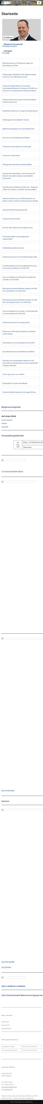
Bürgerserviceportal (13, 44)
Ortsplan (8, 51)
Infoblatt (4, 423)
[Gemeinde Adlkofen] (8, 2)
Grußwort (8, 37)
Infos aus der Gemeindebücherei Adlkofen (16, 138)
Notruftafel (5, 427)
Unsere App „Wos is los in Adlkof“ (13, 374)
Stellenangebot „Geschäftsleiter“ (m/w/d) (16, 120)
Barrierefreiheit (6, 1028)
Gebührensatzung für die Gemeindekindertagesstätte (20, 257)
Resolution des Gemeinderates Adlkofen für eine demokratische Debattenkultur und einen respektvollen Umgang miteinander (20, 363)
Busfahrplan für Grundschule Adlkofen (15, 383)
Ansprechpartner (7, 420)
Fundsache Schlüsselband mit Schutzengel (17, 146)
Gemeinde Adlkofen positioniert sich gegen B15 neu (19, 392)
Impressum (5, 1022)
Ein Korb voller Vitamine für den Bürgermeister (18, 227)
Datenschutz (6, 1025)
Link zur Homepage (8, 790)
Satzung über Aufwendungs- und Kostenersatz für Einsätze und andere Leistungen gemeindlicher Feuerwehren (19, 176)
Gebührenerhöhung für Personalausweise (16, 322)
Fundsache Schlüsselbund (11, 155)
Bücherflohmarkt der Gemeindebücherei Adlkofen (19, 351)
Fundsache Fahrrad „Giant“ (11, 219)
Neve (12, 1102)
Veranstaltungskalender (13, 436)
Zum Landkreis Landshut (13, 986)
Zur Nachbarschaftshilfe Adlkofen (12, 471)
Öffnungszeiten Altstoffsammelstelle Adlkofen (17, 164)
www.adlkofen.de (7, 1089)
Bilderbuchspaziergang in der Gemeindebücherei (18, 129)
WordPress (29, 1102)
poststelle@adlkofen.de (9, 1087)
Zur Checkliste (6, 967)
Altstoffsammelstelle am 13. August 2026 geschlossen (20, 111)
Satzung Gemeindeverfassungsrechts (15, 210)
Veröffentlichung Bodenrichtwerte (13, 248)
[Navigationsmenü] (39, 2)
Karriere (5, 801)
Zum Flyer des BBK (8, 962)
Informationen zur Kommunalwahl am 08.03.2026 (19, 343)
